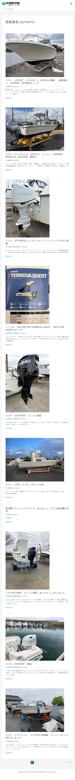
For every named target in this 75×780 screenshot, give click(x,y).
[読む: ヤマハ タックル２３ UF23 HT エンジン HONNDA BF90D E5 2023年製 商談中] (35, 129)
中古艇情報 (9, 86)
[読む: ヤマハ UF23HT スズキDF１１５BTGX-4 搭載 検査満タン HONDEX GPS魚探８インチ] (35, 55)
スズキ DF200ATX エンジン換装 (23, 415)
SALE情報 (8, 247)
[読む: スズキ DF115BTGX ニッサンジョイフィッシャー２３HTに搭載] (27, 208)
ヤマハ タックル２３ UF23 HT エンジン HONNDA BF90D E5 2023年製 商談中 (34, 155)
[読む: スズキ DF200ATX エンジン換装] (27, 383)
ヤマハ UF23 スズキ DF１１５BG (25, 484)
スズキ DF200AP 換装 (19, 664)
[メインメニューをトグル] (71, 3)
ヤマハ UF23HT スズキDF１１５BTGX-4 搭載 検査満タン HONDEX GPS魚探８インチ (37, 81)
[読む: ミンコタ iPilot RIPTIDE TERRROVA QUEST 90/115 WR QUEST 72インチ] (27, 294)
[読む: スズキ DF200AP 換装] (35, 639)
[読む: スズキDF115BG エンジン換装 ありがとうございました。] (27, 560)
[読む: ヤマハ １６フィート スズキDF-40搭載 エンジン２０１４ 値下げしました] (35, 710)
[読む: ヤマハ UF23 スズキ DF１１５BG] (35, 459)
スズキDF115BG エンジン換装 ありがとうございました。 (36, 592)
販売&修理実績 (16, 247)
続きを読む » (9, 98)
